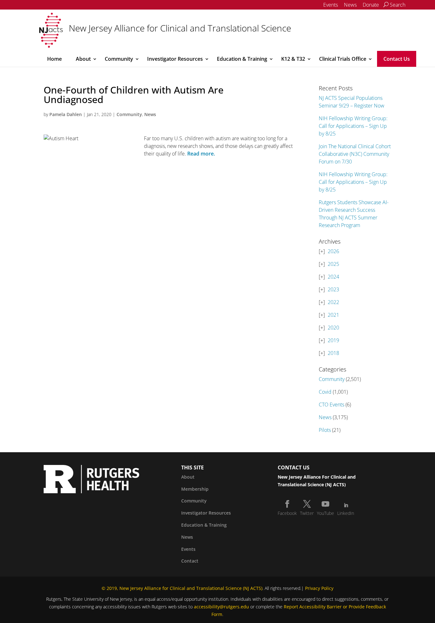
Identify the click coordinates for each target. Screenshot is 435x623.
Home (54, 58)
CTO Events (331, 404)
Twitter (307, 513)
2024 (333, 276)
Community (119, 58)
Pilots (325, 429)
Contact (189, 561)
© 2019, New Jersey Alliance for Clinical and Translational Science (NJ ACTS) (182, 588)
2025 (333, 263)
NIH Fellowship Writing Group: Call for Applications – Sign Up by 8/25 (353, 126)
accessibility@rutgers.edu (221, 607)
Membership (195, 489)
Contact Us (396, 58)
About (83, 58)
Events (330, 4)
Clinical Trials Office (342, 58)
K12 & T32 (293, 58)
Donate (371, 4)
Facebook (287, 513)
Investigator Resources (175, 58)
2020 (333, 327)
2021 (333, 314)
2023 (333, 289)
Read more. (201, 153)
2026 (333, 251)
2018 (333, 353)
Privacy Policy (319, 588)
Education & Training (242, 58)
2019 (333, 340)
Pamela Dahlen (65, 114)
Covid (325, 391)
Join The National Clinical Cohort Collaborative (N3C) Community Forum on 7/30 (355, 154)
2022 (333, 302)
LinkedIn (345, 513)
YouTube (325, 513)
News (350, 4)
